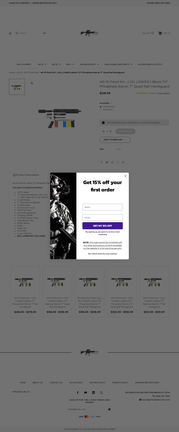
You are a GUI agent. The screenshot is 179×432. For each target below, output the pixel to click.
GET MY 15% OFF (102, 226)
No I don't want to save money (102, 253)
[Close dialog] (125, 176)
